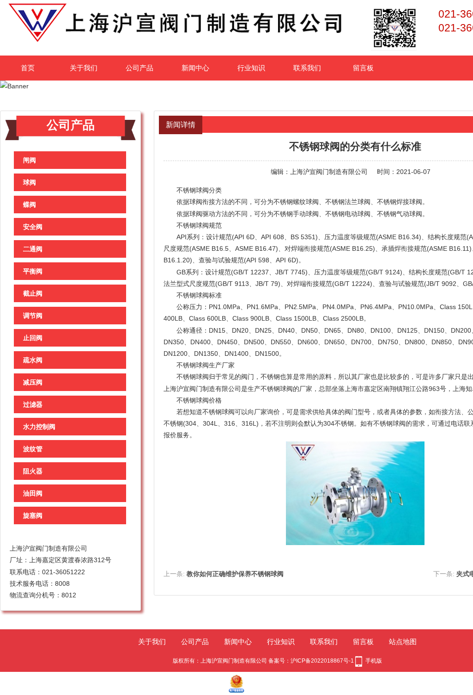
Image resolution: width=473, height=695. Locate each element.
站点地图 (403, 641)
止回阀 (32, 337)
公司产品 (139, 68)
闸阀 (29, 160)
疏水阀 (32, 360)
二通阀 (32, 249)
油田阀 (32, 493)
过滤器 (32, 404)
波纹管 (32, 449)
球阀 (29, 182)
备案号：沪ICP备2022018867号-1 (311, 661)
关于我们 (83, 68)
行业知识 (251, 68)
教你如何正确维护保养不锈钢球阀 (235, 573)
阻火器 (32, 471)
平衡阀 (32, 271)
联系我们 (307, 68)
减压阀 (32, 382)
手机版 (373, 661)
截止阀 (32, 293)
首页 (28, 68)
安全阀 (32, 226)
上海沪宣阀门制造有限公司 (329, 171)
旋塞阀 (32, 515)
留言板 (363, 68)
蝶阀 (29, 204)
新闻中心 (195, 68)
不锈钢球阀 (192, 190)
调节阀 (32, 315)
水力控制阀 (39, 426)
